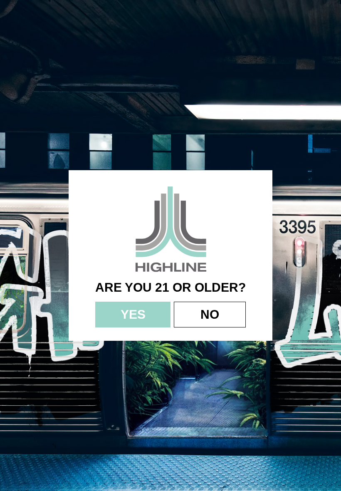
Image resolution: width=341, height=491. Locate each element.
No (209, 314)
